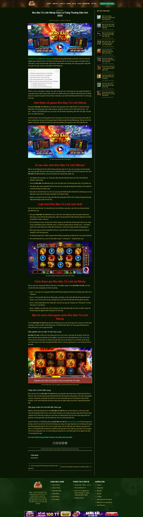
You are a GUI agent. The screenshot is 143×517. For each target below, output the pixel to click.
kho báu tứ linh (72, 449)
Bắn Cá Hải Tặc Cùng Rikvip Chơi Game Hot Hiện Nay (108, 26)
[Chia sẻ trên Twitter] (57, 443)
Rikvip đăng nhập (73, 422)
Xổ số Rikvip (55, 499)
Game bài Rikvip (56, 491)
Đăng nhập (100, 488)
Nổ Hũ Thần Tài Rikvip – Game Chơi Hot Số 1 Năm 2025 (108, 68)
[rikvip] (36, 3)
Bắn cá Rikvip (56, 485)
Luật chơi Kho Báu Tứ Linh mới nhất (39, 77)
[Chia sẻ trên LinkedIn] (66, 443)
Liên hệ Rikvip (101, 505)
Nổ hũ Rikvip (55, 493)
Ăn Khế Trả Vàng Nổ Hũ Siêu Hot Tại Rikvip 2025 (75, 467)
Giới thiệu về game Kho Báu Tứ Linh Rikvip (41, 73)
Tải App (99, 496)
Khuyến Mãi (86, 3)
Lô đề (79, 3)
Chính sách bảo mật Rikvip (104, 499)
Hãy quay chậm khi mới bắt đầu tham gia (42, 86)
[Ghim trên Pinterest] (63, 443)
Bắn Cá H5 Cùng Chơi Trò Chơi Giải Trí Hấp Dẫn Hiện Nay (108, 34)
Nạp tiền (99, 491)
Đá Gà (74, 3)
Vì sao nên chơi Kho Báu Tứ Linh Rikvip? (41, 75)
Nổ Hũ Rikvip (60, 10)
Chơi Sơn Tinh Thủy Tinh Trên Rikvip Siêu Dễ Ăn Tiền (108, 85)
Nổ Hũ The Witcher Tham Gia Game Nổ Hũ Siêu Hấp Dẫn (108, 60)
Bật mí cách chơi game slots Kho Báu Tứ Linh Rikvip (44, 81)
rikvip (77, 449)
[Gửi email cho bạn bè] (60, 443)
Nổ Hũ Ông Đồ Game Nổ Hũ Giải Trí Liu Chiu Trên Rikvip (108, 93)
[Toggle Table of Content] (56, 71)
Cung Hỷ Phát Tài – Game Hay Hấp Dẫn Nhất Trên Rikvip (107, 51)
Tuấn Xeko (68, 20)
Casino (68, 3)
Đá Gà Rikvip (55, 496)
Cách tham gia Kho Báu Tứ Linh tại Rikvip (41, 79)
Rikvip (49, 3)
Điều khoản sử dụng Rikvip (104, 502)
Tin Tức (93, 3)
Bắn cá (62, 3)
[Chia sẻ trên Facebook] (54, 443)
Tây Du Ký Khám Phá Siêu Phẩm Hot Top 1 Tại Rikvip (108, 77)
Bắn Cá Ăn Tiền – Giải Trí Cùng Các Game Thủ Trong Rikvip (108, 43)
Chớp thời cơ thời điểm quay (39, 85)
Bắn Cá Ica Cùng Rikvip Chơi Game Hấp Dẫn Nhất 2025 (108, 17)
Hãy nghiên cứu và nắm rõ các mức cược (42, 83)
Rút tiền (99, 493)
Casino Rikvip (56, 488)
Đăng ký (55, 3)
